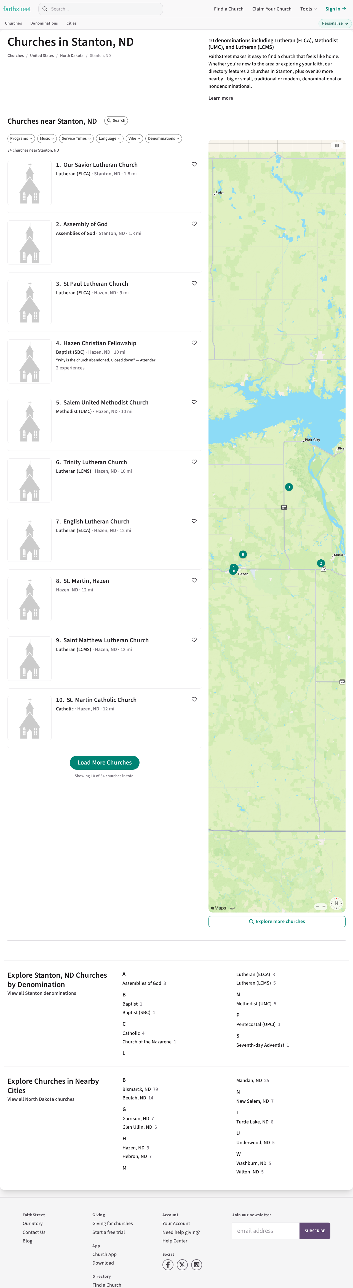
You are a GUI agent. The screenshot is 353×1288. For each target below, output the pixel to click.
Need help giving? (181, 1232)
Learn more (220, 98)
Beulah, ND (134, 1097)
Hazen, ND (133, 1147)
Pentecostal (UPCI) (256, 1024)
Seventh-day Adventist (260, 1045)
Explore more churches (280, 921)
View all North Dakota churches (40, 1099)
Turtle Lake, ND (252, 1121)
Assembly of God (104, 242)
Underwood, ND (253, 1142)
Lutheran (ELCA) (253, 974)
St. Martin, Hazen (104, 599)
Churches (13, 23)
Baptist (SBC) (136, 1012)
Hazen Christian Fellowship (104, 361)
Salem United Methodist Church (104, 420)
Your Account (176, 1223)
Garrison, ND (135, 1118)
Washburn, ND (251, 1163)
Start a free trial (108, 1232)
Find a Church (229, 9)
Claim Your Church (272, 9)
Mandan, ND (249, 1080)
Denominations (44, 23)
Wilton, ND (247, 1171)
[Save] (194, 164)
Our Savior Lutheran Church (104, 183)
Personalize (335, 23)
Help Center (174, 1240)
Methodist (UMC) (254, 1003)
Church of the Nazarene (147, 1041)
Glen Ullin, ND (137, 1127)
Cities (71, 23)
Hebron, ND (134, 1156)
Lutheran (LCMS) (253, 983)
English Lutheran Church (104, 539)
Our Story (33, 1223)
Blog (27, 1240)
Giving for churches (112, 1223)
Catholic (131, 1033)
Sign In (332, 9)
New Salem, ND (252, 1101)
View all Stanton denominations (41, 993)
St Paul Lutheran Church (104, 302)
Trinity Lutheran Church (104, 480)
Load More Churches (104, 762)
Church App (104, 1254)
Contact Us (34, 1232)
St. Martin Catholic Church (104, 718)
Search (119, 120)
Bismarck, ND (136, 1089)
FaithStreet (17, 8)
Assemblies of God (141, 983)
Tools (306, 9)
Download (103, 1263)
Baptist (130, 1004)
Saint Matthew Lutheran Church (104, 658)
